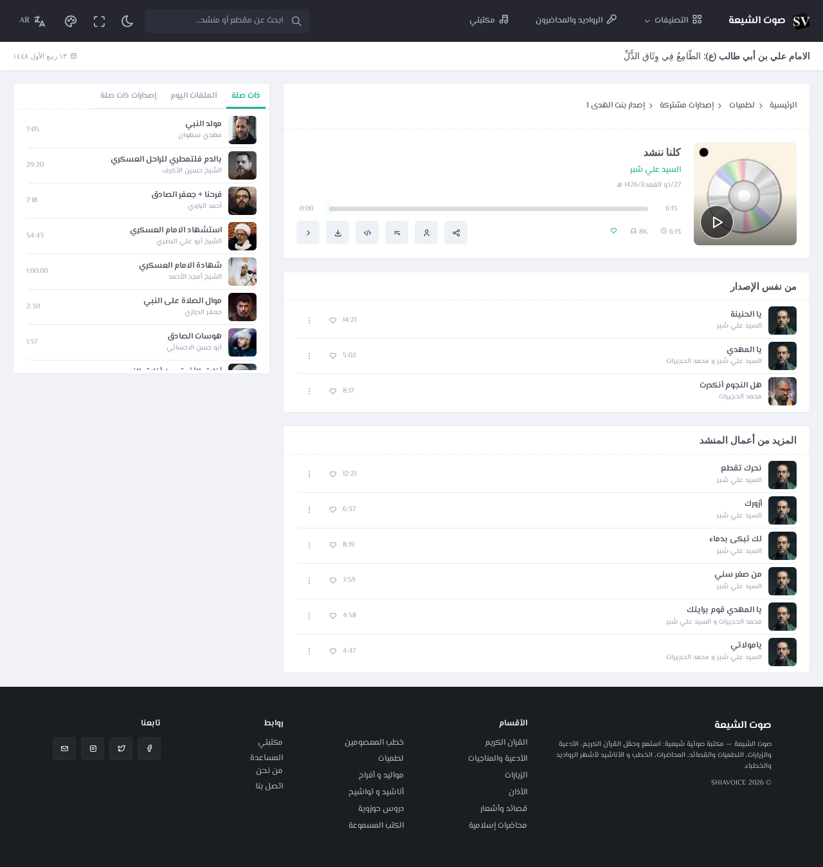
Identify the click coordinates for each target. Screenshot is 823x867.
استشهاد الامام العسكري (176, 231)
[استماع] (717, 222)
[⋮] (310, 321)
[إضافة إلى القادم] (396, 232)
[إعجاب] (333, 321)
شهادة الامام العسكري (180, 266)
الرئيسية (783, 105)
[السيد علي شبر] (426, 232)
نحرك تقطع (741, 469)
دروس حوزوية (381, 809)
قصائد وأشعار (503, 809)
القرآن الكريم (506, 742)
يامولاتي (746, 646)
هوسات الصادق (194, 337)
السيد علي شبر (655, 170)
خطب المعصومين (374, 742)
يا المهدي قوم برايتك (724, 610)
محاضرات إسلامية (498, 825)
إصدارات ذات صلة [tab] (128, 95)
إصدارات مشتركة (687, 105)
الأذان (518, 792)
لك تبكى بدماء (735, 540)
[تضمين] (367, 232)
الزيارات (516, 775)
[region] (141, 241)
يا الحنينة (746, 315)
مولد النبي (203, 124)
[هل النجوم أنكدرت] (308, 232)
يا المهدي (744, 350)
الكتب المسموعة (376, 825)
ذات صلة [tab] (245, 95)
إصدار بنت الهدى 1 (615, 105)
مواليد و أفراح (381, 775)
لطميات (742, 105)
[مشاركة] (455, 232)
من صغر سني (738, 575)
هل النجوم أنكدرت (731, 386)
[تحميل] (337, 232)
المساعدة (266, 758)
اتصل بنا (269, 786)
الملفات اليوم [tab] (193, 95)
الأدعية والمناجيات (497, 758)
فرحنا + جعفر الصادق (186, 195)
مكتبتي (270, 742)
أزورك (753, 504)
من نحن (269, 771)
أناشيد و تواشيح (376, 792)
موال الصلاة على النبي (182, 301)
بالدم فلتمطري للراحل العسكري (166, 160)
